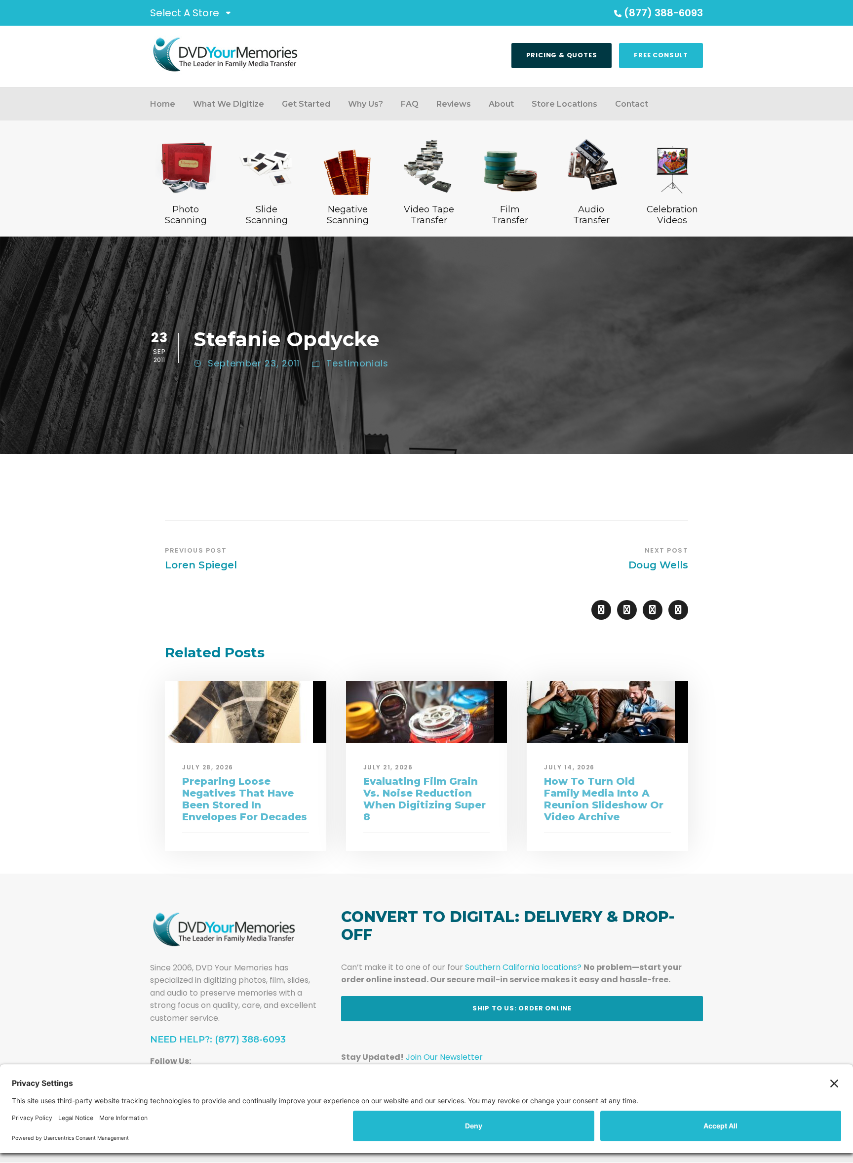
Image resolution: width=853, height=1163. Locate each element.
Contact (631, 104)
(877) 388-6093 (663, 13)
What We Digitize (228, 104)
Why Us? (365, 104)
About (501, 104)
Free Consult (661, 55)
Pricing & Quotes (561, 55)
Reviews (453, 104)
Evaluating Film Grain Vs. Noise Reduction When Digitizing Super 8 (424, 799)
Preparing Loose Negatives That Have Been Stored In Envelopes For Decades (244, 799)
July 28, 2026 (207, 767)
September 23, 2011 (254, 363)
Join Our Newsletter (444, 1057)
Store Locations (564, 104)
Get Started (306, 104)
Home (162, 104)
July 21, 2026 (388, 767)
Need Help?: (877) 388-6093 (218, 1039)
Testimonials (357, 363)
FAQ (410, 104)
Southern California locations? (523, 967)
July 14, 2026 (569, 767)
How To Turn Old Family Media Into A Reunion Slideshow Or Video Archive (603, 799)
